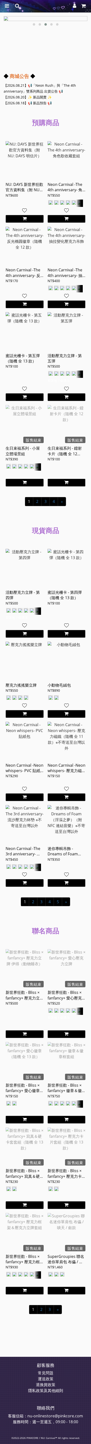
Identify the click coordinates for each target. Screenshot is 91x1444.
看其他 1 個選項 (59, 1017)
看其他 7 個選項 (59, 380)
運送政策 (45, 1378)
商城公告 (19, 76)
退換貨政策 (45, 1384)
